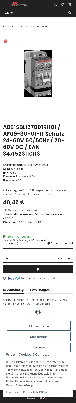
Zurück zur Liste (14, 26)
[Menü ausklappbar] (5, 2)
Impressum (12, 392)
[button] (55, 4)
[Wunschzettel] (62, 4)
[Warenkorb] (69, 4)
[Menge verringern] (7, 258)
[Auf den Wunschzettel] (65, 45)
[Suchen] (70, 13)
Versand (31, 210)
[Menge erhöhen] (69, 258)
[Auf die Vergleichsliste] (56, 45)
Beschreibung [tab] (13, 290)
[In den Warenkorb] (6, 36)
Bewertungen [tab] (40, 290)
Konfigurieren (38, 336)
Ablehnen (39, 347)
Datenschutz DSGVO (35, 392)
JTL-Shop (44, 398)
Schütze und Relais (27, 176)
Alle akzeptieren (39, 326)
